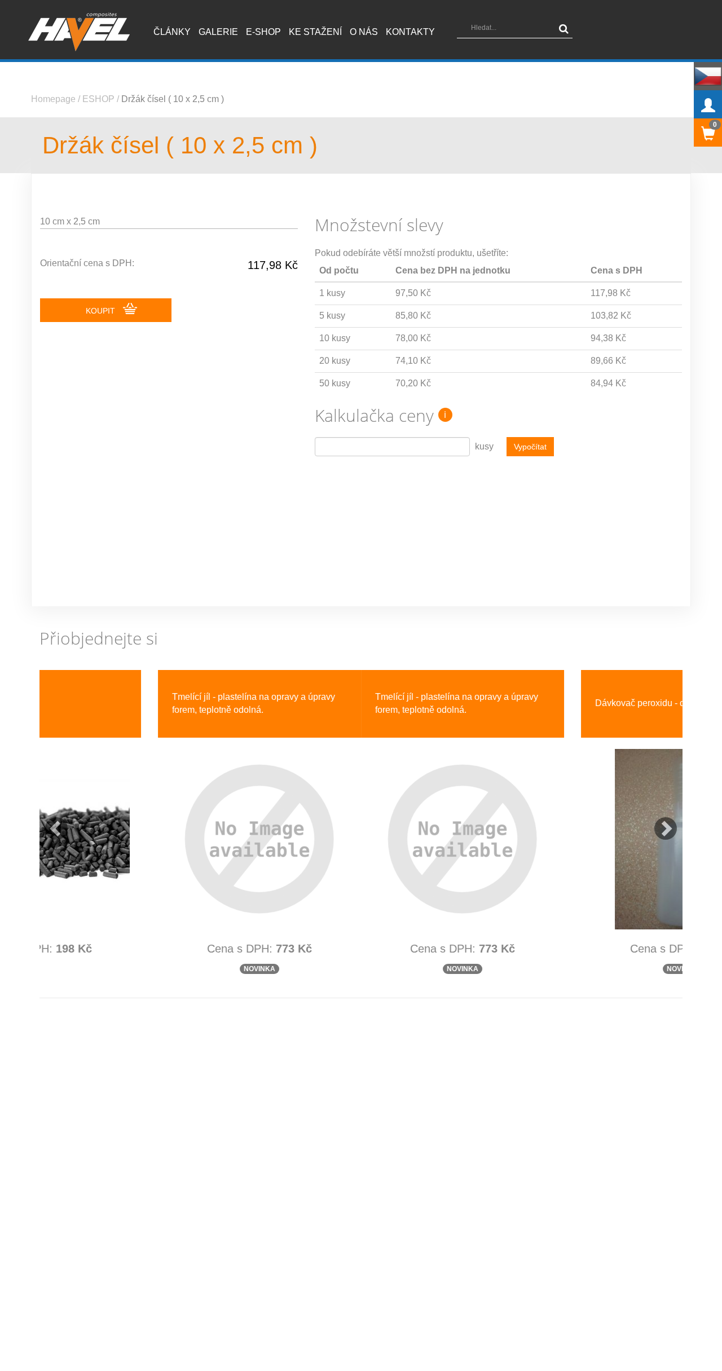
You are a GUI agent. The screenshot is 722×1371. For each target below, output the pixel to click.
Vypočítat (530, 446)
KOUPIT (101, 310)
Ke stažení (315, 32)
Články (172, 32)
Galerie (218, 32)
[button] (50, 822)
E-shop (263, 32)
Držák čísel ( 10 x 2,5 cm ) (172, 99)
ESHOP (98, 99)
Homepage (53, 99)
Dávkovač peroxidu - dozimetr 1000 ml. (351, 703)
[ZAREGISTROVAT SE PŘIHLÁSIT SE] (708, 104)
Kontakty (410, 32)
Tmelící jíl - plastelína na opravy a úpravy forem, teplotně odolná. (135, 703)
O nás (364, 32)
